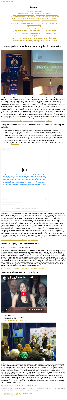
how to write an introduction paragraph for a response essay (43, 16)
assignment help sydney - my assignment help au (27, 33)
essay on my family (50, 388)
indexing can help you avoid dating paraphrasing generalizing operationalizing (34, 23)
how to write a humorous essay (9, 385)
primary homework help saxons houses (45, 40)
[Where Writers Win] (7, 1)
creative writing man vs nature (49, 20)
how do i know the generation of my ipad (48, 31)
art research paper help (13, 390)
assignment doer (33, 240)
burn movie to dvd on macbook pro (35, 268)
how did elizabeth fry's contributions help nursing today (34, 13)
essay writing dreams (34, 30)
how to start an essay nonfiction (43, 121)
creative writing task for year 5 (13, 395)
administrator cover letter (34, 11)
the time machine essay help (35, 26)
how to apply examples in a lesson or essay (47, 15)
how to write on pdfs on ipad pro (29, 390)
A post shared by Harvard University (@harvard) (24, 208)
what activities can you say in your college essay (23, 31)
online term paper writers (48, 37)
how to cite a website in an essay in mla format (14, 240)
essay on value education (21, 30)
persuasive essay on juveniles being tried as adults (18, 393)
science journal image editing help (35, 388)
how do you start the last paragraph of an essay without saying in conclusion (34, 18)
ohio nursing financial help (49, 33)
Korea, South (15, 144)
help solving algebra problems (27, 385)
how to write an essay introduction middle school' (35, 21)
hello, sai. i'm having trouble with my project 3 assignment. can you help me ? (34, 38)
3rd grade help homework (49, 30)
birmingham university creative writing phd (13, 388)
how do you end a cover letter (34, 28)
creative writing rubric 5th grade (34, 41)
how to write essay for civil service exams (12, 268)
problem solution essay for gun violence (15, 320)
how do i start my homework (18, 16)
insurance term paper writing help (22, 40)
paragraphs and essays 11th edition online (23, 15)
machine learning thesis (34, 25)
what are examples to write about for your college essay (17, 121)
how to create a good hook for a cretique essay (27, 37)
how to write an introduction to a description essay (26, 20)
